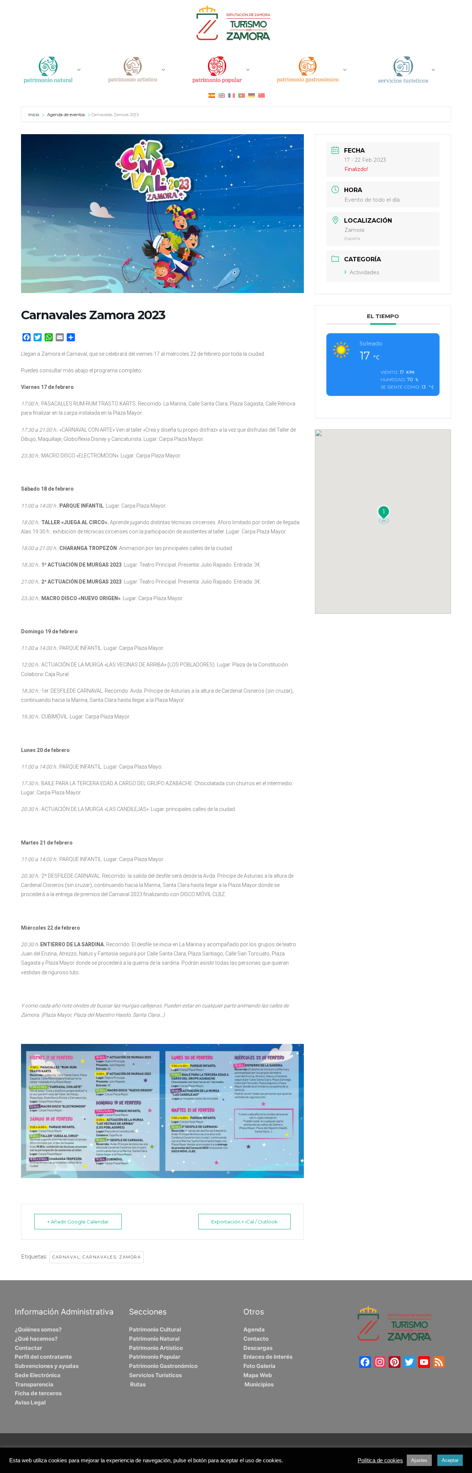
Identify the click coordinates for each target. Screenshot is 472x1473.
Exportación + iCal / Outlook (244, 1222)
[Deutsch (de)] (251, 95)
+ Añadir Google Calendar (78, 1222)
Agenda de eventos (66, 114)
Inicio (34, 114)
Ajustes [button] (419, 1460)
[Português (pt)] (241, 95)
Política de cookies (380, 1460)
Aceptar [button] (450, 1460)
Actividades (364, 272)
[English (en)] (221, 95)
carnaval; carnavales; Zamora (96, 1257)
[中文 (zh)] (261, 95)
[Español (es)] (211, 95)
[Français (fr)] (231, 95)
